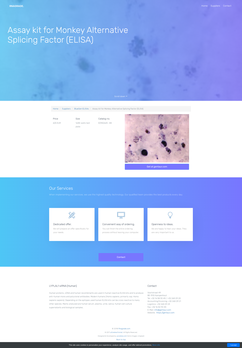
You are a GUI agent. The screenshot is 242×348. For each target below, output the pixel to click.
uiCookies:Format (116, 332)
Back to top (121, 340)
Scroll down (120, 96)
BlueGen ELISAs (81, 109)
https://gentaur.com (165, 312)
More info (156, 345)
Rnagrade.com (124, 329)
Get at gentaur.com (157, 166)
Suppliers (215, 5)
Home (204, 5)
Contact (227, 5)
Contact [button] (121, 257)
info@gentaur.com (162, 310)
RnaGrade (16, 6)
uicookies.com (122, 336)
